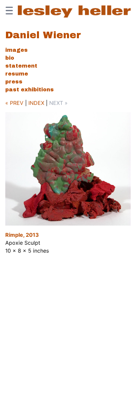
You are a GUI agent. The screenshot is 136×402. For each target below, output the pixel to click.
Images (16, 50)
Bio (9, 58)
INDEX (36, 103)
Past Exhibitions (29, 89)
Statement (21, 66)
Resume (16, 74)
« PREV (14, 103)
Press (13, 81)
